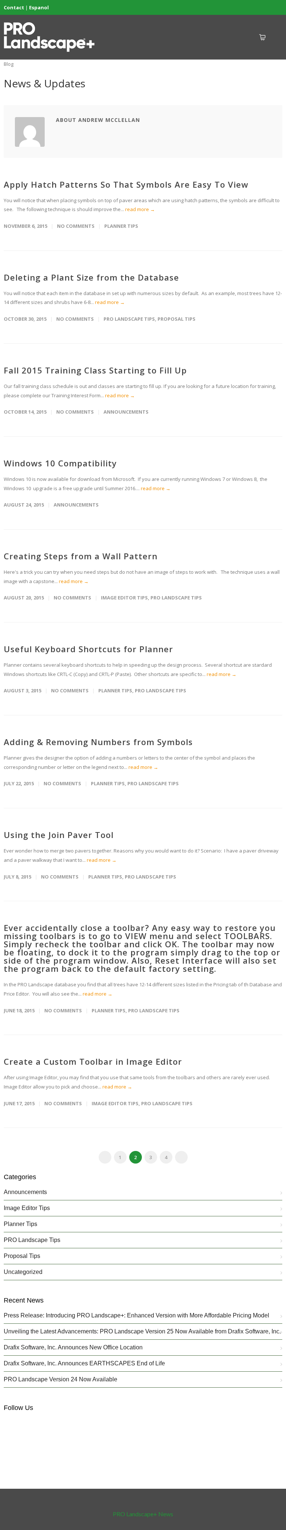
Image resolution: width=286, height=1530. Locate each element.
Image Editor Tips (124, 597)
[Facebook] (230, 7)
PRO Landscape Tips (129, 319)
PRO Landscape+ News (143, 1513)
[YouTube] (274, 7)
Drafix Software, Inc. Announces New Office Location (73, 1347)
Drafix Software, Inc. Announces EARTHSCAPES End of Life (84, 1363)
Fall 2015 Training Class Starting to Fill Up (95, 370)
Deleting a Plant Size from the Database (91, 277)
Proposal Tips (177, 319)
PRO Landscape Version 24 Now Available (60, 1379)
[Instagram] (245, 7)
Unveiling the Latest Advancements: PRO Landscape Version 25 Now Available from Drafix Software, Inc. (142, 1331)
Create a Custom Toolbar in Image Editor (93, 1061)
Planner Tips (121, 226)
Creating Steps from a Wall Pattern (81, 556)
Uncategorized (23, 1272)
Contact (14, 7)
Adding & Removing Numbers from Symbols (98, 741)
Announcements (126, 411)
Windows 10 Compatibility (60, 463)
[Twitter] (259, 7)
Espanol (39, 7)
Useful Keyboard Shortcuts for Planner (88, 648)
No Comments (76, 226)
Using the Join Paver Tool (59, 834)
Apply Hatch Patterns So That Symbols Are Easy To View (126, 184)
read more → (140, 209)
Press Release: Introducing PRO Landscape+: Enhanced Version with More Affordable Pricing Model (136, 1315)
